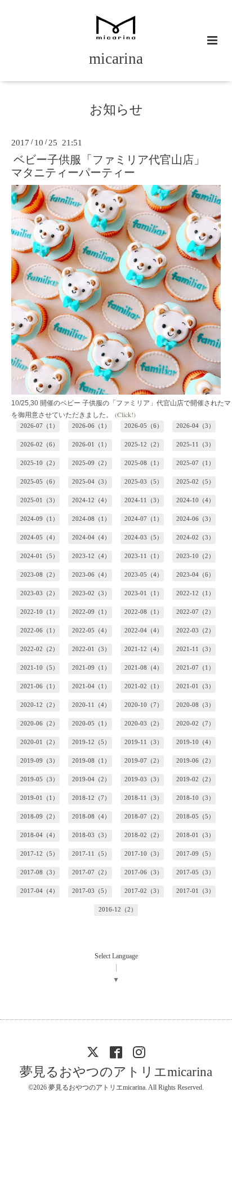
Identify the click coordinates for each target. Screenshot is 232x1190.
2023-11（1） (143, 556)
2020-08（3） (195, 705)
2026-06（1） (91, 426)
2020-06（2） (39, 723)
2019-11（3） (143, 742)
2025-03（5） (143, 482)
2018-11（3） (143, 798)
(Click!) (125, 414)
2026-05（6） (143, 426)
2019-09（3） (39, 761)
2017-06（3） (143, 872)
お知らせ (116, 110)
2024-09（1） (39, 519)
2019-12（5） (91, 742)
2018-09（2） (39, 816)
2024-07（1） (143, 519)
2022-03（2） (195, 630)
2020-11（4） (91, 705)
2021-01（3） (195, 686)
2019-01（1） (39, 798)
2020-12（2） (39, 705)
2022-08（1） (143, 612)
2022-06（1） (39, 630)
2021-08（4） (143, 668)
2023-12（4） (91, 556)
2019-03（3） (143, 779)
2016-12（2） (118, 909)
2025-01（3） (39, 500)
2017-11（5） (91, 854)
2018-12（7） (91, 798)
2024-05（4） (39, 537)
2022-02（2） (39, 649)
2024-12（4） (91, 500)
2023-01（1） (143, 593)
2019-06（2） (195, 761)
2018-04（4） (39, 835)
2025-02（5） (195, 482)
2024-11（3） (143, 500)
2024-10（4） (195, 500)
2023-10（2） (195, 556)
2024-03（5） (143, 537)
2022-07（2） (195, 612)
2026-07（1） (39, 426)
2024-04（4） (91, 537)
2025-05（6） (39, 482)
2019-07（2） (143, 761)
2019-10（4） (195, 742)
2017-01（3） (195, 891)
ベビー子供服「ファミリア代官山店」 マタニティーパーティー (113, 165)
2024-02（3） (195, 537)
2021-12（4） (143, 649)
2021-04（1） (91, 686)
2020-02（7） (195, 723)
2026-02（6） (39, 444)
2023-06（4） (91, 575)
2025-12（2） (143, 444)
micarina (116, 58)
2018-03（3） (91, 835)
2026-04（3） (195, 426)
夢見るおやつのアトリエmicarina (116, 1072)
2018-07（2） (143, 816)
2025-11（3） (195, 444)
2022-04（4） (143, 630)
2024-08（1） (91, 519)
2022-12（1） (195, 593)
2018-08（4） (91, 816)
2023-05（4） (143, 575)
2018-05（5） (195, 816)
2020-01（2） (39, 742)
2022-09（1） (91, 612)
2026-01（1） (91, 444)
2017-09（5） (195, 854)
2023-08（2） (39, 575)
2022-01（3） (91, 649)
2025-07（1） (195, 463)
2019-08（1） (91, 761)
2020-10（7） (143, 705)
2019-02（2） (195, 779)
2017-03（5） (91, 891)
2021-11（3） (195, 649)
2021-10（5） (39, 668)
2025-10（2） (39, 463)
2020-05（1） (91, 723)
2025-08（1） (143, 463)
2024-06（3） (195, 519)
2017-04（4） (39, 891)
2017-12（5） (39, 854)
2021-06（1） (39, 686)
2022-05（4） (91, 630)
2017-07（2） (91, 872)
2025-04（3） (91, 482)
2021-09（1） (91, 668)
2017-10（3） (143, 854)
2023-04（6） (195, 575)
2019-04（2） (91, 779)
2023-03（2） (39, 593)
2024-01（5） (39, 556)
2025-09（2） (91, 463)
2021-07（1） (195, 668)
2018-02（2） (143, 835)
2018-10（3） (195, 798)
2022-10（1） (39, 612)
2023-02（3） (91, 593)
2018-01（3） (195, 835)
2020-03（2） (143, 723)
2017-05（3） (195, 872)
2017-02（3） (143, 891)
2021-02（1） (143, 686)
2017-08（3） (39, 872)
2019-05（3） (39, 779)
